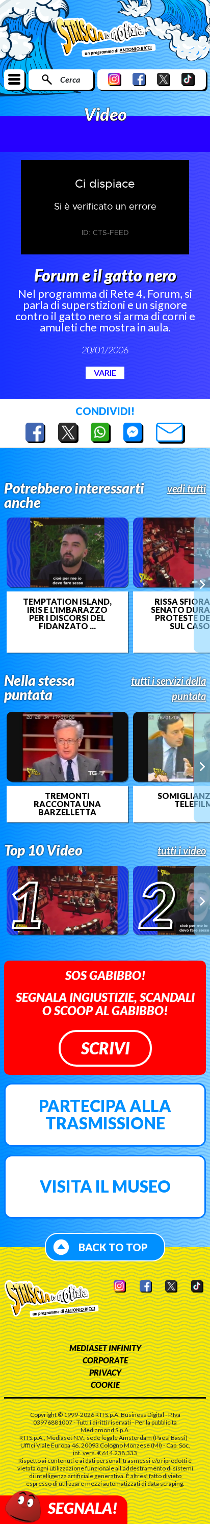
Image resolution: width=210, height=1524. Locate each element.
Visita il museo (105, 1186)
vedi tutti (186, 488)
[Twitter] (163, 79)
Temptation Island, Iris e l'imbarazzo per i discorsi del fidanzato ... (67, 614)
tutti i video (182, 850)
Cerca (70, 79)
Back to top (113, 1247)
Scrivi (105, 1048)
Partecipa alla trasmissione (105, 1114)
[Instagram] (114, 79)
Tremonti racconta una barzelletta (67, 804)
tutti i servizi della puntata (168, 688)
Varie (105, 372)
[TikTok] (188, 79)
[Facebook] (139, 79)
